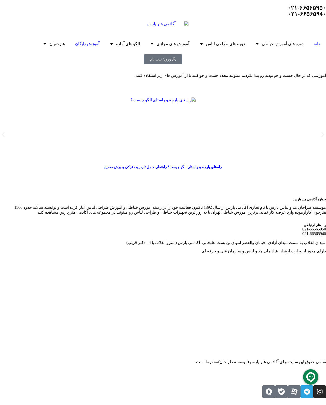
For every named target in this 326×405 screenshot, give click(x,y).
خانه (317, 44)
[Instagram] (319, 391)
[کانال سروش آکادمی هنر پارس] (268, 391)
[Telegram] (307, 391)
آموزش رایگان (87, 44)
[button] (3, 134)
